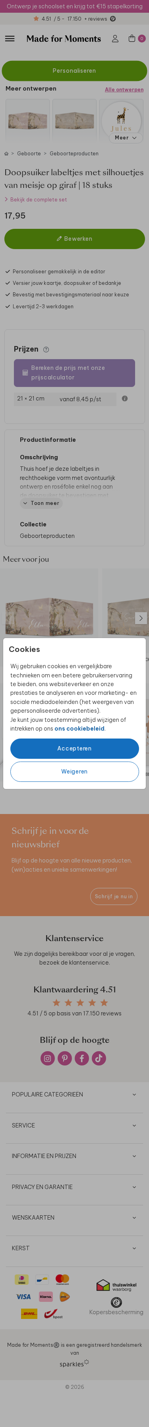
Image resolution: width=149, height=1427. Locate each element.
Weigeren (74, 771)
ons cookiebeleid (79, 728)
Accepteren (74, 748)
